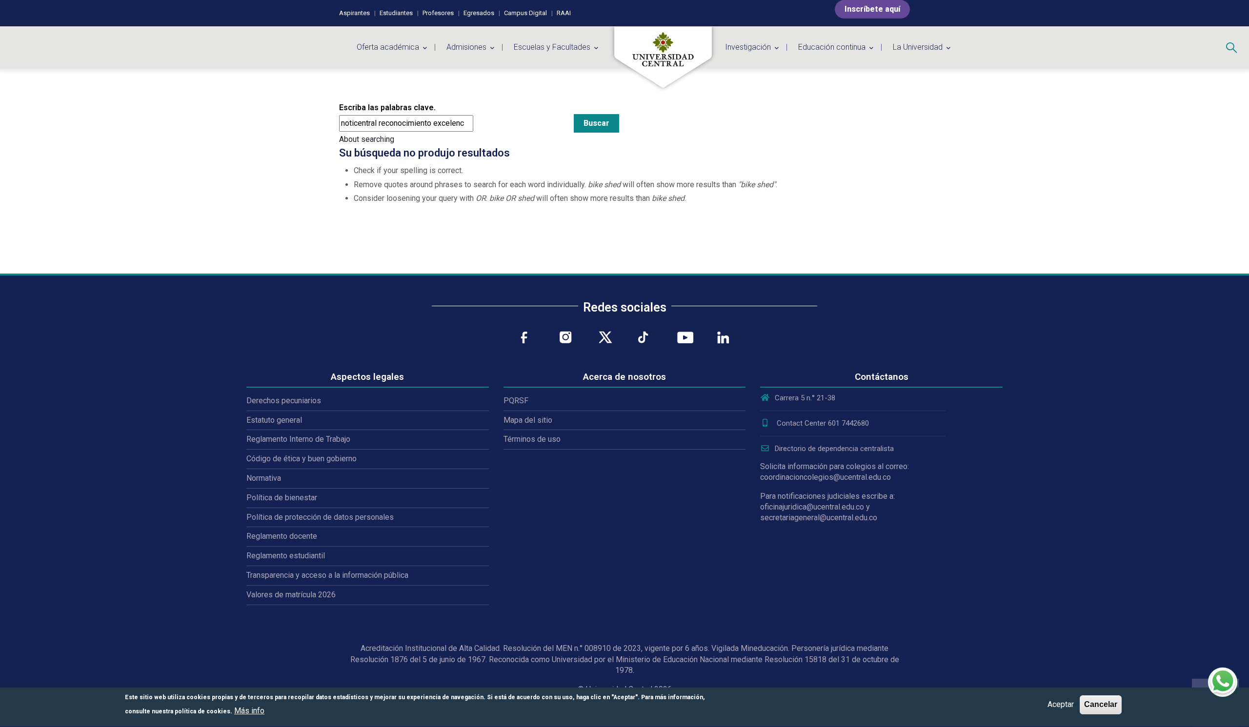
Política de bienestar (281, 497)
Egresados (478, 13)
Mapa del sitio (528, 420)
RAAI (564, 13)
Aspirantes (354, 13)
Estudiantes (396, 13)
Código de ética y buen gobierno (301, 458)
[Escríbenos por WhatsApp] (1222, 682)
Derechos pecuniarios (283, 400)
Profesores (438, 13)
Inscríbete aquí (872, 9)
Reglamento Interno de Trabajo (298, 439)
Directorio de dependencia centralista (834, 448)
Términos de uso (532, 439)
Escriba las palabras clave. (387, 107)
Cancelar (1100, 704)
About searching (366, 139)
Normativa (263, 478)
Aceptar (1061, 704)
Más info (249, 710)
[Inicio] (663, 57)
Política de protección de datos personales (320, 517)
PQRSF (516, 400)
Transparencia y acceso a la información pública (327, 575)
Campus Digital (525, 13)
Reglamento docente (281, 536)
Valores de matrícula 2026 (291, 594)
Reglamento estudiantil (285, 555)
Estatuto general (274, 420)
